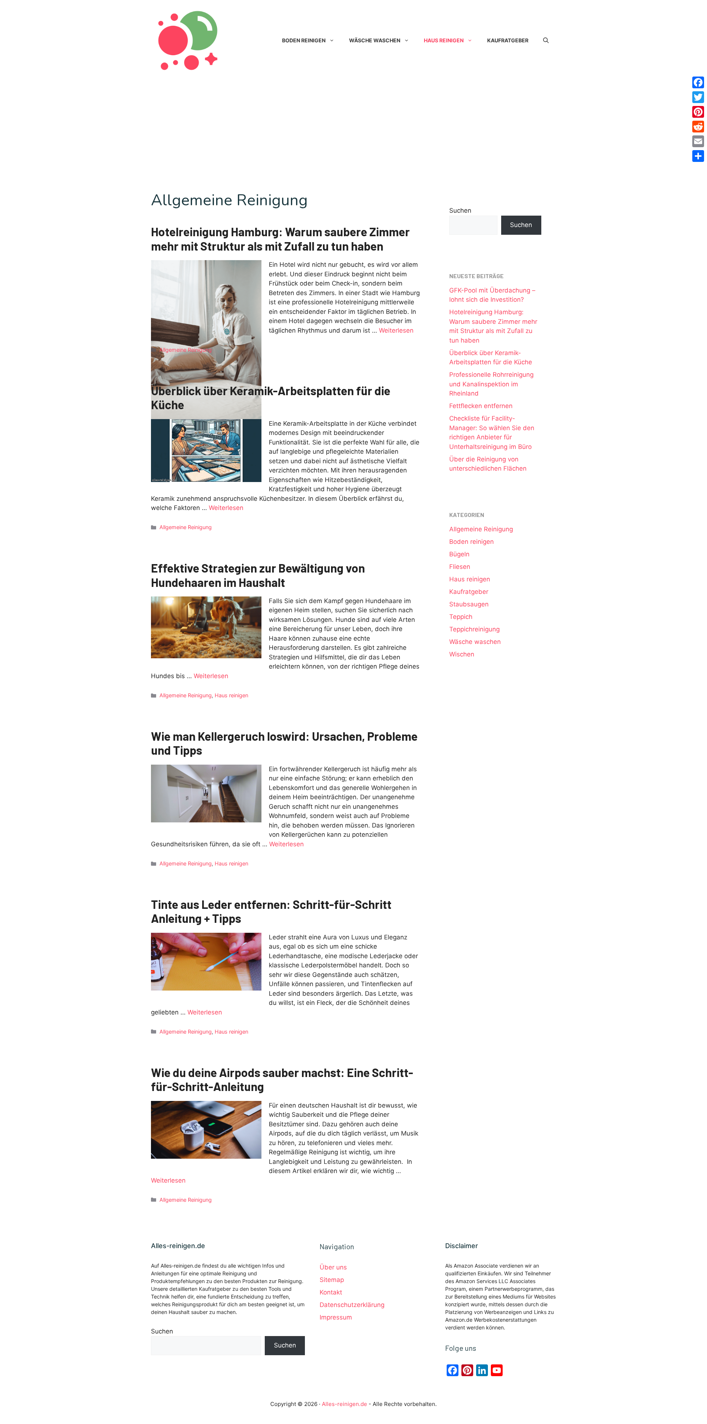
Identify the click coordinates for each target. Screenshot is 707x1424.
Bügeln (459, 554)
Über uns (333, 1267)
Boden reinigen (304, 40)
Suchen (460, 210)
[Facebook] (698, 82)
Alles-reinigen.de (344, 1403)
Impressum (336, 1317)
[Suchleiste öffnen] (546, 40)
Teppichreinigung (474, 629)
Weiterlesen (396, 330)
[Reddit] (698, 126)
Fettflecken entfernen (481, 406)
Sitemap (332, 1279)
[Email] (698, 141)
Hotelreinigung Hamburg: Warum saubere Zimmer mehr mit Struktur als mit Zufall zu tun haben (280, 238)
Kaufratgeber (507, 40)
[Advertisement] (353, 136)
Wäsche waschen (374, 40)
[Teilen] (698, 156)
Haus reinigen (444, 40)
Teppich (460, 616)
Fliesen (459, 566)
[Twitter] (698, 97)
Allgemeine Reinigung (185, 350)
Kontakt (331, 1292)
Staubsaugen (469, 604)
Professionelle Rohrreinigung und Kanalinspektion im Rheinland (491, 384)
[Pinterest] (698, 112)
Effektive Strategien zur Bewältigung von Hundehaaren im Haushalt (258, 575)
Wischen (461, 654)
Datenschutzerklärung (352, 1304)
